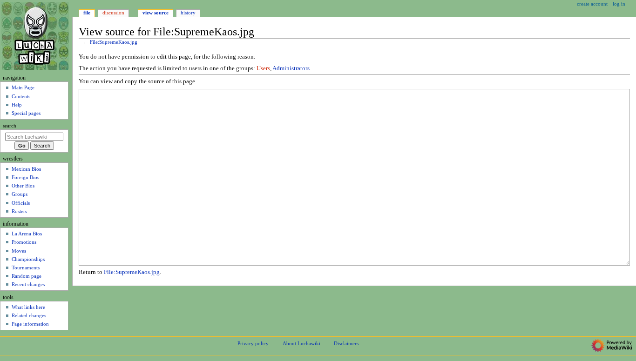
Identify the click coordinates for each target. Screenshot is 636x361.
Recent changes (28, 284)
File (86, 12)
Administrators (291, 68)
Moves (19, 251)
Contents (21, 96)
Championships (28, 259)
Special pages (26, 113)
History (188, 12)
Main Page (23, 87)
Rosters (19, 211)
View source (155, 12)
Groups (19, 194)
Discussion (113, 12)
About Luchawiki (301, 343)
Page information (30, 324)
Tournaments (26, 267)
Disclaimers (346, 343)
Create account (592, 4)
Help (17, 104)
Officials (21, 203)
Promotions (24, 242)
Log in (619, 4)
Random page (26, 276)
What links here (28, 307)
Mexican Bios (26, 169)
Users (263, 68)
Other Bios (23, 185)
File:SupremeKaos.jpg (113, 42)
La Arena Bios (27, 233)
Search (9, 125)
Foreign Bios (25, 177)
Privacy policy (253, 343)
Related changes (29, 315)
